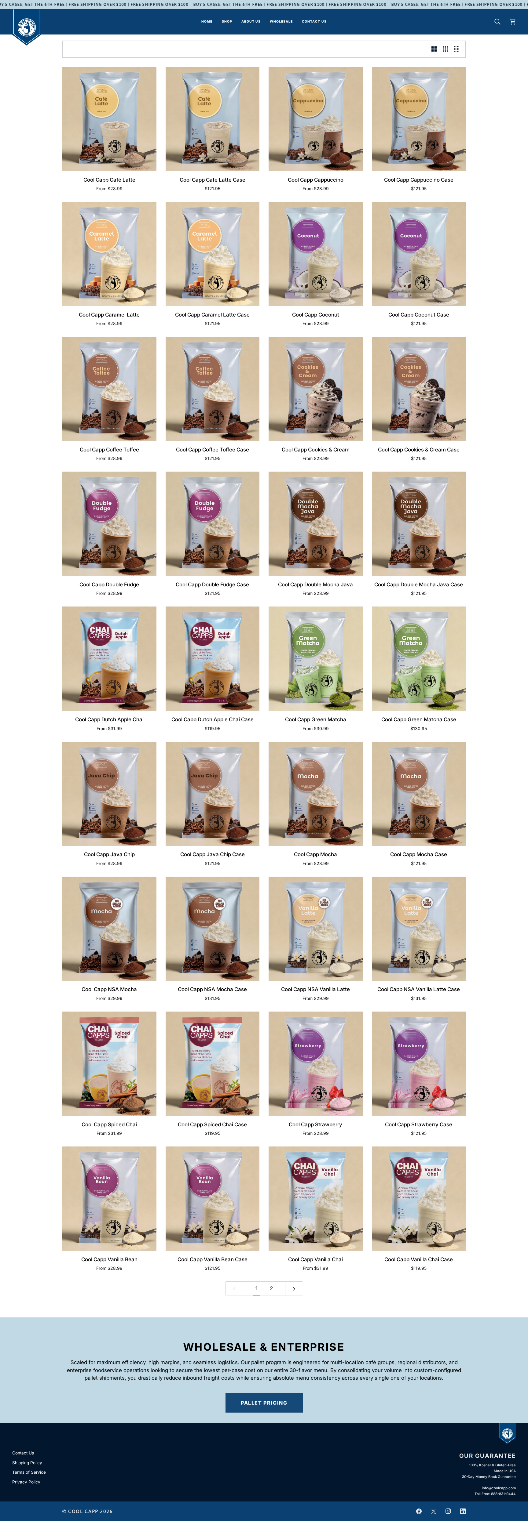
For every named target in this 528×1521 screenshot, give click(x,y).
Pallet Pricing (264, 1403)
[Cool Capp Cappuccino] (316, 119)
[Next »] (294, 1288)
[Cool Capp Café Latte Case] (213, 119)
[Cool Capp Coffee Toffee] (109, 389)
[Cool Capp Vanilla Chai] (316, 1198)
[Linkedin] (463, 1511)
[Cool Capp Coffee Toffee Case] (213, 389)
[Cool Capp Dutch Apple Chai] (109, 659)
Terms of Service (29, 1472)
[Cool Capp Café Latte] (109, 119)
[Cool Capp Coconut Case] (419, 254)
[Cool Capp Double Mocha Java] (316, 524)
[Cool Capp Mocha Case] (419, 794)
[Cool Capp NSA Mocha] (109, 929)
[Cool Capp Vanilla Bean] (109, 1198)
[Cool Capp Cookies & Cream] (316, 389)
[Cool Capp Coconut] (316, 254)
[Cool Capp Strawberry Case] (419, 1064)
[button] (227, 21)
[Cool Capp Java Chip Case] (213, 794)
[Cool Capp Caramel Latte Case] (213, 254)
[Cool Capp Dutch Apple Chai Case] (213, 659)
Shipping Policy (27, 1462)
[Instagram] (448, 1511)
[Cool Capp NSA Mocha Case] (213, 929)
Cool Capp (83, 1511)
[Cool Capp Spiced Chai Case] (213, 1064)
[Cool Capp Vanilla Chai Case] (419, 1198)
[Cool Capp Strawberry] (316, 1064)
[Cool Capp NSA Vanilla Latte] (316, 929)
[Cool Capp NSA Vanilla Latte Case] (419, 929)
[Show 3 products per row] (445, 49)
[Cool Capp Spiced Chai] (109, 1064)
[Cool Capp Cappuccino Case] (419, 119)
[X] (433, 1511)
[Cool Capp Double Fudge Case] (213, 524)
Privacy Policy (26, 1481)
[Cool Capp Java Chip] (109, 794)
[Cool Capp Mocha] (316, 794)
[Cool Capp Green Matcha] (316, 659)
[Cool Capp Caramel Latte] (109, 254)
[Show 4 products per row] (458, 49)
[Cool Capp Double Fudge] (109, 524)
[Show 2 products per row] (434, 49)
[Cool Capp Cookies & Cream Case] (419, 389)
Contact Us (23, 1452)
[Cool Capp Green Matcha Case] (419, 659)
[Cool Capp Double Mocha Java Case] (419, 524)
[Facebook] (419, 1511)
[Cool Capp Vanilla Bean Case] (213, 1198)
